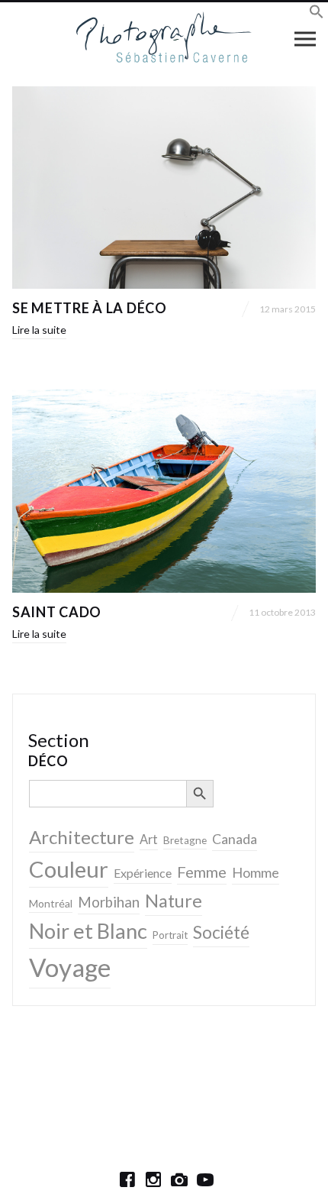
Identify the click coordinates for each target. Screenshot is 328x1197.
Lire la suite (39, 329)
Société (221, 932)
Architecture (81, 837)
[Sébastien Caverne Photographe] (164, 38)
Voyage (70, 967)
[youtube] (205, 1179)
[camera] (179, 1179)
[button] (316, 14)
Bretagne (185, 840)
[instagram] (153, 1179)
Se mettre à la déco (89, 307)
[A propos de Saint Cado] (164, 491)
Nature (173, 900)
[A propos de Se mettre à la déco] (164, 187)
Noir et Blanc (88, 930)
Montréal (50, 903)
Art (149, 839)
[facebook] (127, 1179)
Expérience (143, 872)
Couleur (68, 869)
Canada (234, 839)
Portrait (170, 935)
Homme (255, 872)
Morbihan (109, 902)
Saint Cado (56, 611)
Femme (202, 871)
